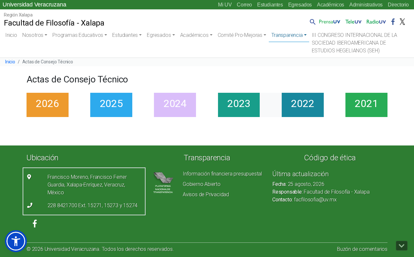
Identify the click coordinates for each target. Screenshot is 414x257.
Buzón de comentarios (362, 249)
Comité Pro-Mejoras (240, 35)
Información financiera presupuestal (222, 174)
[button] (311, 21)
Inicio (11, 35)
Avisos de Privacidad (206, 194)
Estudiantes (270, 4)
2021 (366, 103)
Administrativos (366, 4)
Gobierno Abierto (202, 184)
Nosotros (32, 35)
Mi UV (225, 4)
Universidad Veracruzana (34, 4)
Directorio (398, 4)
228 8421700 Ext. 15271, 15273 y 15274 (93, 205)
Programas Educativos (77, 35)
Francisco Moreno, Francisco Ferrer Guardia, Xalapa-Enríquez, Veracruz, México (87, 185)
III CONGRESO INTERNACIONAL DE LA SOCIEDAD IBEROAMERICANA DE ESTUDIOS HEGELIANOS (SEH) (355, 43)
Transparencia (286, 35)
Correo (244, 4)
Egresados (300, 4)
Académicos (330, 4)
